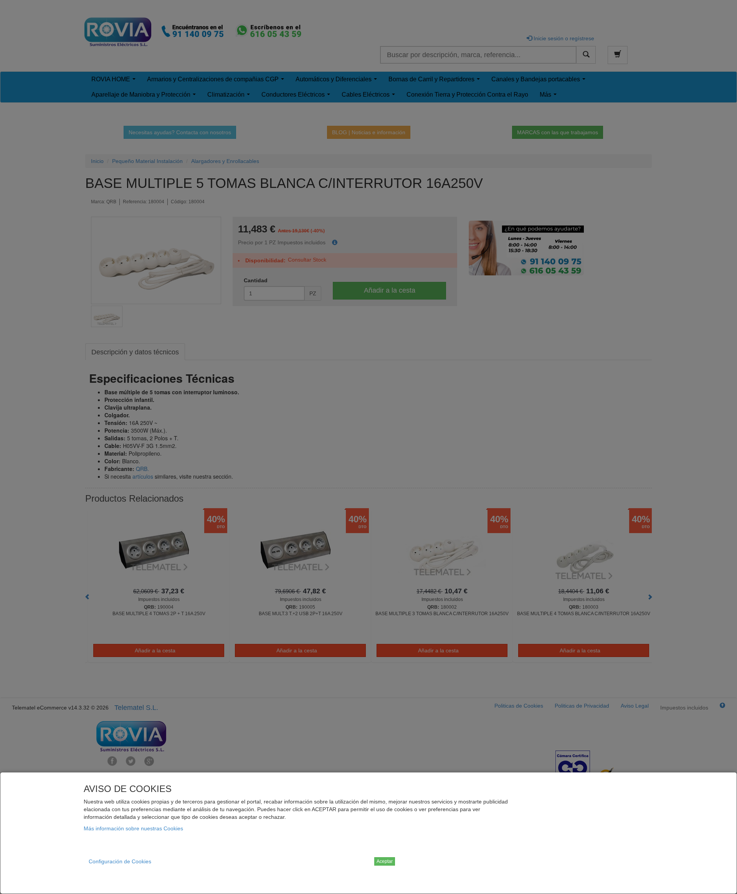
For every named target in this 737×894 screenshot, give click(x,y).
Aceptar (385, 861)
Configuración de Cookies (120, 861)
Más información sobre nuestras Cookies (133, 828)
